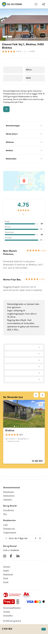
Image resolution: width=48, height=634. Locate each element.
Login (5, 525)
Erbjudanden (8, 492)
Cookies (6, 611)
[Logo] (11, 4)
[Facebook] (13, 556)
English (6, 570)
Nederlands (8, 574)
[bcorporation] (18, 603)
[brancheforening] (12, 597)
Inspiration (7, 499)
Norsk (5, 578)
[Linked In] (20, 556)
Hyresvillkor (8, 615)
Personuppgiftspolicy (12, 608)
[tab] (14, 426)
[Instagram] (6, 556)
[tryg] (9, 603)
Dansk (5, 582)
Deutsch (6, 567)
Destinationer (9, 495)
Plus (5, 514)
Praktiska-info (9, 528)
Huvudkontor (8, 510)
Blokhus (9, 430)
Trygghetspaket (9, 532)
